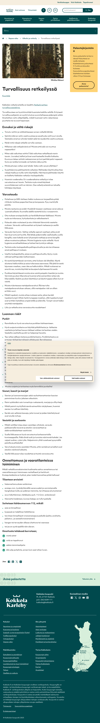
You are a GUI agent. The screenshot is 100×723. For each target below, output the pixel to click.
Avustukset (40, 670)
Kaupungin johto (42, 655)
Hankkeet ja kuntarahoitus (46, 642)
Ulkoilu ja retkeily (29, 38)
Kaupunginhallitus (10, 661)
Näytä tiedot (84, 372)
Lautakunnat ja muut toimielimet (16, 664)
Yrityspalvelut (8, 639)
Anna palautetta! (84, 85)
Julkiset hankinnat (43, 636)
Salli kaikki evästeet (78, 378)
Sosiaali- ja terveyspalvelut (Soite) (16, 633)
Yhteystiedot (32, 10)
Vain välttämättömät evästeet (49, 378)
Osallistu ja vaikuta (10, 673)
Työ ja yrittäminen (55, 19)
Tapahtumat (88, 2)
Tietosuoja (7, 706)
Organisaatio (41, 658)
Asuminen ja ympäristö (9, 19)
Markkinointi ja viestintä (45, 639)
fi (44, 11)
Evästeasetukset (9, 711)
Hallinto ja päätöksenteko (73, 19)
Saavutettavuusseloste (23, 706)
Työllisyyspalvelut (10, 636)
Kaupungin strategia (11, 667)
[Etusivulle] (9, 10)
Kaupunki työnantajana (45, 661)
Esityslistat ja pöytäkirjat (12, 655)
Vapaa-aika (42, 19)
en (56, 11)
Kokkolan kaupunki (92, 19)
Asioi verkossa (20, 10)
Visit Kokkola (76, 2)
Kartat (38, 667)
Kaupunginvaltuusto (11, 658)
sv (50, 11)
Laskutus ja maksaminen (45, 633)
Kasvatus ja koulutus (27, 19)
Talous (5, 670)
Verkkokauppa (63, 2)
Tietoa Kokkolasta (43, 664)
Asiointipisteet (41, 626)
